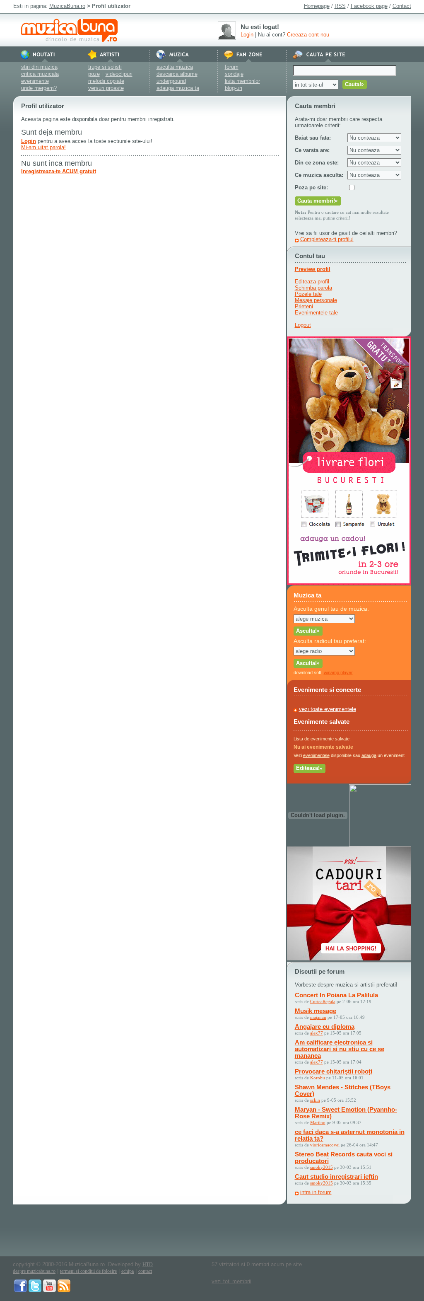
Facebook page (369, 6)
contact (145, 1271)
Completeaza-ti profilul (327, 239)
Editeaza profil (312, 281)
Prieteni (304, 306)
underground (171, 81)
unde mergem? (39, 88)
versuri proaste (106, 88)
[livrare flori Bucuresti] (349, 583)
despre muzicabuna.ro (34, 1271)
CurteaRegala (322, 1001)
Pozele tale (308, 294)
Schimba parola (313, 288)
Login (247, 34)
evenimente (35, 81)
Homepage (317, 6)
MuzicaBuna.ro (67, 6)
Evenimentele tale (316, 313)
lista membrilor (242, 81)
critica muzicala (40, 74)
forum (231, 67)
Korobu (317, 1077)
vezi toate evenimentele (327, 709)
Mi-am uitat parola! (43, 147)
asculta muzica (175, 67)
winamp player (338, 672)
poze (94, 74)
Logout (303, 325)
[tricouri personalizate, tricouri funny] (380, 845)
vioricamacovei (325, 1144)
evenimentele (316, 755)
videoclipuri (119, 74)
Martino (317, 1122)
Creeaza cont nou (308, 34)
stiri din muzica (39, 67)
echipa (127, 1271)
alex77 (316, 1032)
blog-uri (233, 88)
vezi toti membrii (231, 1281)
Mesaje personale (316, 300)
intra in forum (316, 1192)
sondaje (234, 74)
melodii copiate (106, 81)
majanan (318, 1017)
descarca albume (177, 74)
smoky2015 (321, 1167)
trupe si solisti (105, 67)
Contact (402, 6)
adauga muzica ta (178, 88)
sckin (315, 1100)
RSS (340, 6)
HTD (147, 1264)
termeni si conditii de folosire (88, 1271)
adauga (368, 755)
